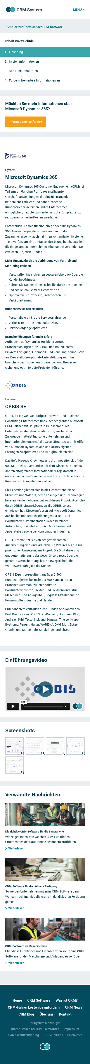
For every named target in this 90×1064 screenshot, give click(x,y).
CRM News (73, 1007)
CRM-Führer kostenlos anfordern (34, 1007)
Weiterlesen (16, 848)
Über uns (47, 1014)
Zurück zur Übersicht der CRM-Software (35, 27)
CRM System (29, 9)
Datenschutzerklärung (23, 1035)
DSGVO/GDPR (53, 1035)
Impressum (71, 1029)
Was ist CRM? (67, 1000)
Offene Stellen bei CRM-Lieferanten (35, 1029)
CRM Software (38, 1000)
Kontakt (65, 1014)
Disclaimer (74, 1035)
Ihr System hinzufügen (45, 1023)
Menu (77, 9)
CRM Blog (26, 1014)
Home (17, 1000)
